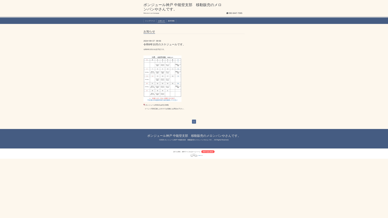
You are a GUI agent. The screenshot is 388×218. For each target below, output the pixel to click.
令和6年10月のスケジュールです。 (165, 44)
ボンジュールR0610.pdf (154, 105)
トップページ (150, 21)
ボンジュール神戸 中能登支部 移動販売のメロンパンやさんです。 (194, 135)
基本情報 (171, 21)
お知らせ (161, 21)
